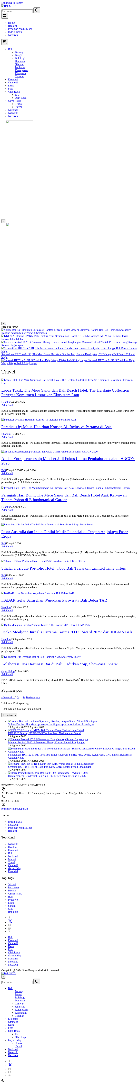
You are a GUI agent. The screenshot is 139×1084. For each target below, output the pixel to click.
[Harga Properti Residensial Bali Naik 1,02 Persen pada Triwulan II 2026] (48, 772)
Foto (10, 949)
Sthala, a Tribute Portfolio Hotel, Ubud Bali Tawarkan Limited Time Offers (63, 568)
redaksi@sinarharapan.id (14, 808)
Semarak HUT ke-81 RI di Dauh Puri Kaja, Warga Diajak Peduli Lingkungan (50, 766)
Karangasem (21, 1009)
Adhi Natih (7, 405)
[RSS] (9, 931)
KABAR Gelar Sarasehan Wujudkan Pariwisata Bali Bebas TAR (54, 600)
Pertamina (13, 887)
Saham (11, 905)
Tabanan (19, 1015)
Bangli (18, 994)
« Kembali (7, 697)
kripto (11, 902)
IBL (17, 1034)
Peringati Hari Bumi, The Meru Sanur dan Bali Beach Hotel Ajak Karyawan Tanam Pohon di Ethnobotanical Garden (64, 497)
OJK (10, 908)
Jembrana (20, 1006)
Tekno (18, 1043)
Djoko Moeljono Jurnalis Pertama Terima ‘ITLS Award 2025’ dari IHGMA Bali (66, 632)
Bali (3, 470)
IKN (10, 896)
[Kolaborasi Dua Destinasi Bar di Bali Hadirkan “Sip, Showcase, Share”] (41, 656)
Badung (19, 991)
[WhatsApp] (9, 928)
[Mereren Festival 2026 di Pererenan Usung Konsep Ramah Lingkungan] (41, 342)
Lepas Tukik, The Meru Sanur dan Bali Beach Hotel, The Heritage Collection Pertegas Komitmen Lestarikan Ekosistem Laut (65, 392)
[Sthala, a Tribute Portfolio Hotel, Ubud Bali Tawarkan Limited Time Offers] (43, 561)
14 (24, 697)
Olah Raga (14, 952)
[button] (36, 10)
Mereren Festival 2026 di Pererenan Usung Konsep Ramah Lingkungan (46, 742)
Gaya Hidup (8, 671)
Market (12, 859)
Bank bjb (13, 911)
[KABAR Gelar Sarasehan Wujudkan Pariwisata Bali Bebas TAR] (37, 593)
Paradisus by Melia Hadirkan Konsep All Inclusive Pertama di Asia (56, 427)
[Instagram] (9, 925)
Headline (6, 402)
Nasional (13, 856)
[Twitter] (10, 922)
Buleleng (20, 997)
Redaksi (12, 25)
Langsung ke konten (12, 2)
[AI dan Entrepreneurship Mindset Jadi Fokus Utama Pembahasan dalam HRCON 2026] (49, 451)
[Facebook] (9, 917)
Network (13, 844)
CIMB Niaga (15, 893)
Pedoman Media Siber (20, 28)
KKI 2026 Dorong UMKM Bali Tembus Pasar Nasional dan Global (44, 733)
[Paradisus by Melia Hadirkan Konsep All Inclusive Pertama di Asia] (38, 419)
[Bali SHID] (8, 5)
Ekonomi (6, 434)
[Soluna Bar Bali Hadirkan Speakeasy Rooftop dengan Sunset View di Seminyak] (46, 329)
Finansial (13, 871)
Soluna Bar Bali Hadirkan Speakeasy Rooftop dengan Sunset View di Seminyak (51, 724)
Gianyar (19, 1003)
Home (11, 22)
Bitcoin (12, 890)
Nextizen (13, 35)
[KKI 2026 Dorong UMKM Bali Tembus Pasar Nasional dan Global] (39, 336)
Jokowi (12, 884)
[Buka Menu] (4, 16)
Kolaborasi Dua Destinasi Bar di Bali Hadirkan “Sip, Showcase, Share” (60, 664)
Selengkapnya (9, 715)
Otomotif (13, 865)
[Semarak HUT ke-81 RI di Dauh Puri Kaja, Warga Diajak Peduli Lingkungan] (44, 360)
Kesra (11, 946)
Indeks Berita (15, 31)
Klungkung (21, 1012)
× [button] (3, 977)
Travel (11, 862)
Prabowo (13, 899)
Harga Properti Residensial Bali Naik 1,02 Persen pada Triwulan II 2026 (47, 776)
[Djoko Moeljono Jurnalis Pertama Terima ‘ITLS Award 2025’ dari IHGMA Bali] (45, 625)
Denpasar (20, 1000)
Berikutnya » (33, 697)
